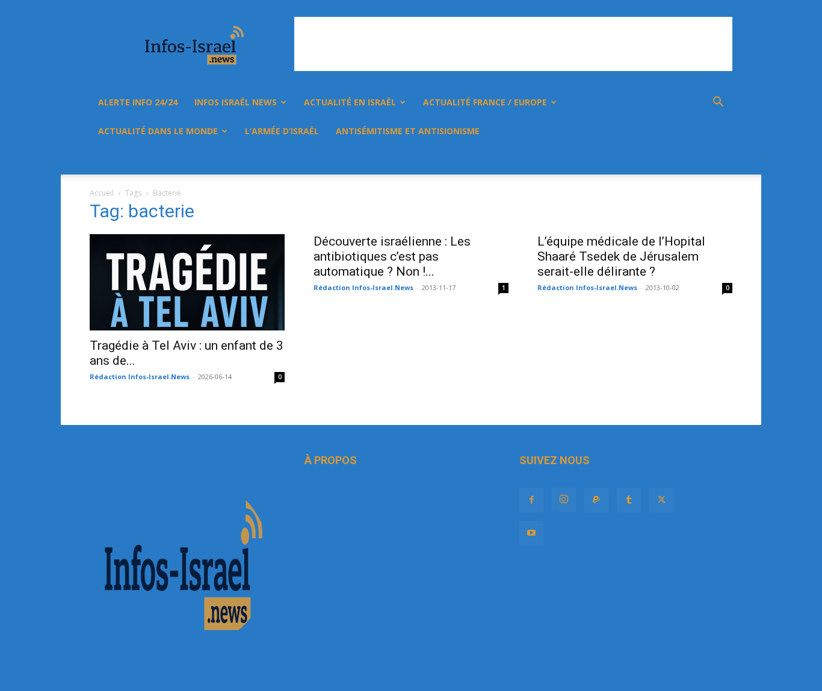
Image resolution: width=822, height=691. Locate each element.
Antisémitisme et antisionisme (408, 131)
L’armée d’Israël (282, 131)
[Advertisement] (513, 44)
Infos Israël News (235, 102)
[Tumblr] (650, 160)
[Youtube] (691, 160)
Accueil (102, 193)
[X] (671, 160)
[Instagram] (610, 160)
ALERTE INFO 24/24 (138, 102)
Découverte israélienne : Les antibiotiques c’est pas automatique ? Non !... (392, 256)
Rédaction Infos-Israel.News (140, 376)
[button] (717, 103)
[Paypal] (630, 160)
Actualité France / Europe (485, 102)
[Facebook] (589, 160)
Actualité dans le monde (158, 131)
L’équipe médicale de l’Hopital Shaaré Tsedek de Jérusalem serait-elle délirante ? (621, 256)
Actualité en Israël (350, 102)
